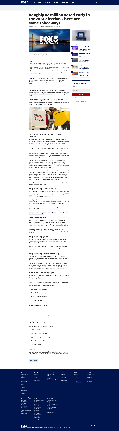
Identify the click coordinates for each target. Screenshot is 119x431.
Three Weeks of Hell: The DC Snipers (26, 411)
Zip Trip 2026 (89, 381)
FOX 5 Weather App (38, 380)
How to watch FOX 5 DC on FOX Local (78, 379)
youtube (84, 426)
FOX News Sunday (25, 392)
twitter (89, 426)
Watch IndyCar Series (51, 405)
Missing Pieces (24, 413)
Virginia (22, 376)
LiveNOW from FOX (78, 376)
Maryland (23, 377)
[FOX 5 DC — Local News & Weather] (25, 2)
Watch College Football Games (52, 401)
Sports (22, 384)
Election (62, 379)
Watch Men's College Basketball (51, 408)
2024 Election (41, 26)
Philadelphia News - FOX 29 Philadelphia (52, 378)
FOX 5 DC (36, 26)
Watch (75, 373)
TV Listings (76, 374)
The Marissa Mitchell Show (26, 398)
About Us (37, 397)
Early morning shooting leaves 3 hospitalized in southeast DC (84, 55)
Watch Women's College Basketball (52, 410)
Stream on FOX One (52, 397)
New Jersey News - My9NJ (52, 379)
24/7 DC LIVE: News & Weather (25, 379)
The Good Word (24, 409)
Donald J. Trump (63, 382)
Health (22, 389)
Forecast (36, 374)
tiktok (94, 426)
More (72, 2)
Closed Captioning (38, 419)
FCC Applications (37, 414)
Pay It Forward (89, 377)
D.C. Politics (62, 374)
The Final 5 (23, 403)
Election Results (63, 380)
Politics (62, 373)
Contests (36, 411)
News (22, 373)
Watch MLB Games (51, 402)
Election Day (33, 78)
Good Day (89, 373)
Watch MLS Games (51, 414)
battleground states (48, 82)
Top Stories (23, 393)
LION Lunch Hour (90, 374)
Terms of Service (81, 101)
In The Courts (24, 406)
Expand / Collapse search (97, 3)
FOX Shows (76, 377)
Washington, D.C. (24, 374)
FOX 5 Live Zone (24, 407)
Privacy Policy (82, 100)
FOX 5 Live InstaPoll (38, 398)
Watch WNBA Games (51, 412)
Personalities (37, 405)
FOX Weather (37, 382)
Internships (36, 416)
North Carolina (33, 82)
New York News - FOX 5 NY (52, 375)
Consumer (23, 387)
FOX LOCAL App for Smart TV (39, 402)
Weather (36, 373)
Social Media (36, 410)
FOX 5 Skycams (37, 376)
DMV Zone (23, 400)
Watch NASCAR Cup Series (52, 404)
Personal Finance (24, 390)
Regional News (51, 373)
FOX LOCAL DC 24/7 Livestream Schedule (78, 382)
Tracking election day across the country (38, 53)
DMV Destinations (90, 376)
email (97, 426)
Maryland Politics (63, 376)
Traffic (35, 377)
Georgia (65, 80)
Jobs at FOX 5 (37, 417)
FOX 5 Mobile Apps (38, 408)
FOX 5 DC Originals (26, 397)
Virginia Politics (63, 377)
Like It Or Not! (24, 401)
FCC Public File (37, 413)
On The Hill (23, 404)
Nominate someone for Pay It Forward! (91, 379)
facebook (87, 426)
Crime (22, 383)
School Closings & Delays (39, 379)
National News (24, 381)
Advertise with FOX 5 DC (39, 400)
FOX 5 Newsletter (37, 407)
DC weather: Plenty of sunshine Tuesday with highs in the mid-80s (84, 74)
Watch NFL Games (51, 398)
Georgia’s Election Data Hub (49, 145)
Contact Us (36, 404)
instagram (92, 426)
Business (23, 386)
